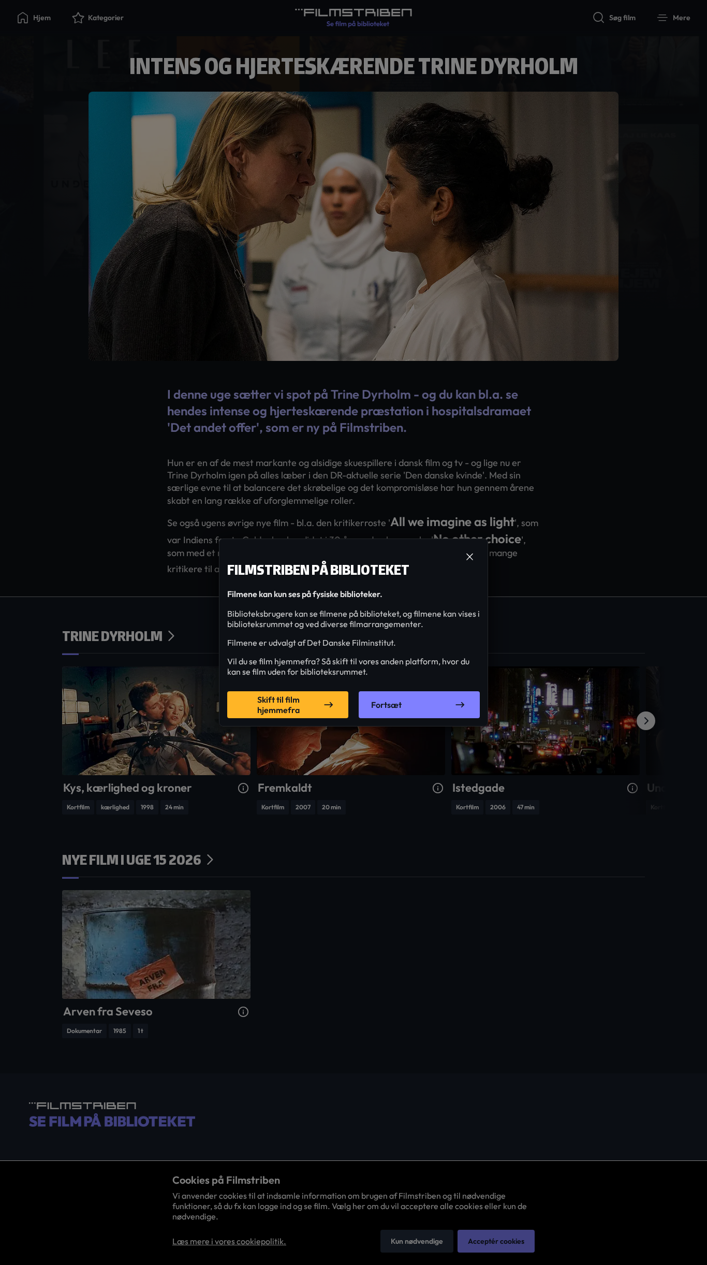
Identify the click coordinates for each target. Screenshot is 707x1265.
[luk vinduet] (469, 557)
